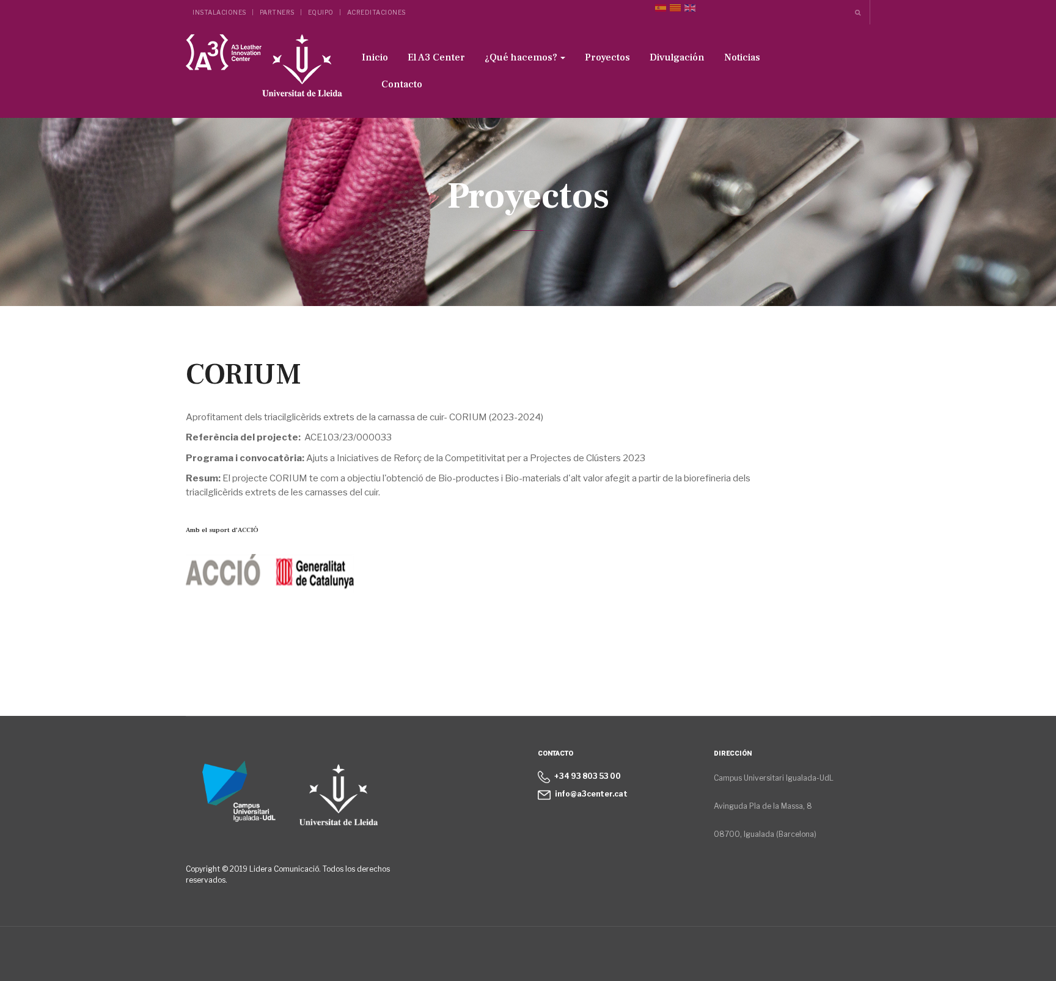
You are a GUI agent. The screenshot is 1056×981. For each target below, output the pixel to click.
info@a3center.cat (591, 793)
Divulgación (677, 57)
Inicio (375, 57)
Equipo (321, 12)
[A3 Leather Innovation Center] (264, 69)
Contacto (401, 84)
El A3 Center (436, 57)
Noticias (742, 57)
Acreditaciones (376, 12)
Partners (277, 12)
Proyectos (607, 57)
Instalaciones (219, 12)
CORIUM (243, 374)
